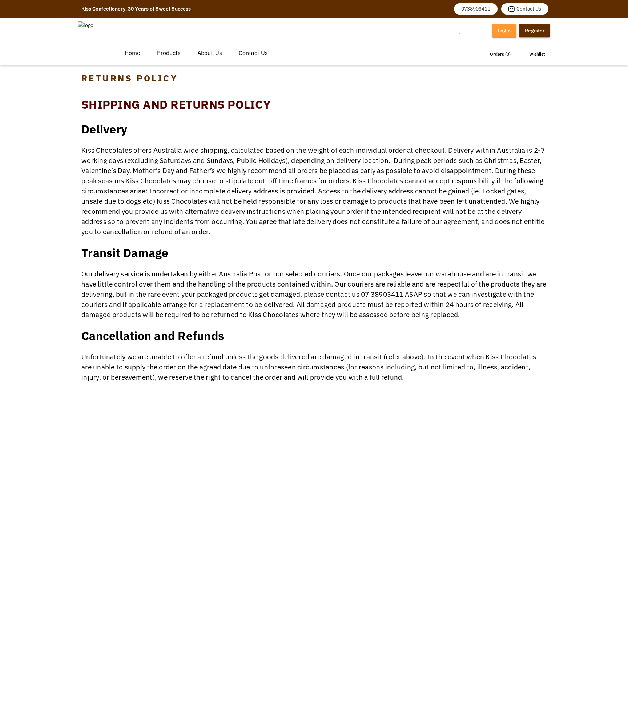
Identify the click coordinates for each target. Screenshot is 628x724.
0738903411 (475, 8)
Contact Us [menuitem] (253, 52)
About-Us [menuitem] (209, 52)
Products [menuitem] (169, 52)
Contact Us (528, 8)
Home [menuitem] (132, 52)
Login (504, 30)
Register (534, 30)
